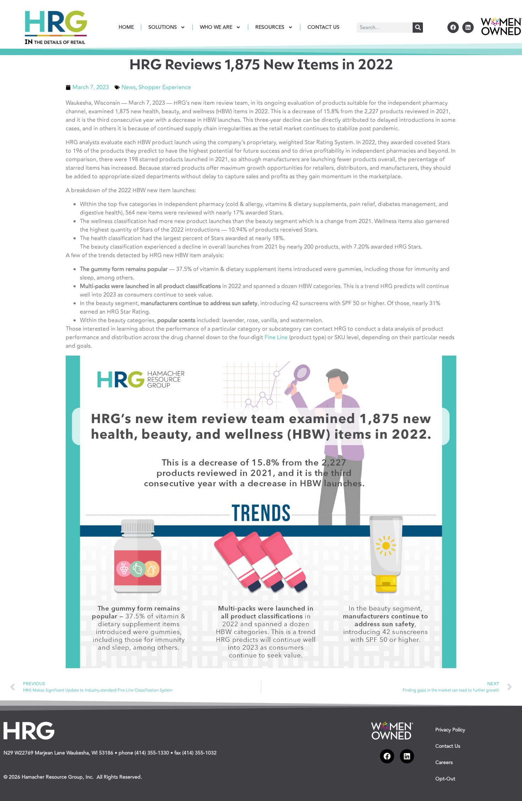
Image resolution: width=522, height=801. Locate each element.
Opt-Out (445, 779)
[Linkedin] (468, 27)
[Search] (418, 27)
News (128, 87)
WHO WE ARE (216, 27)
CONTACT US (323, 27)
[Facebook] (453, 27)
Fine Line (276, 337)
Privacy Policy (450, 730)
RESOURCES (269, 27)
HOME (126, 27)
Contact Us (447, 746)
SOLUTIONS (162, 27)
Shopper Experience (164, 87)
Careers (444, 762)
